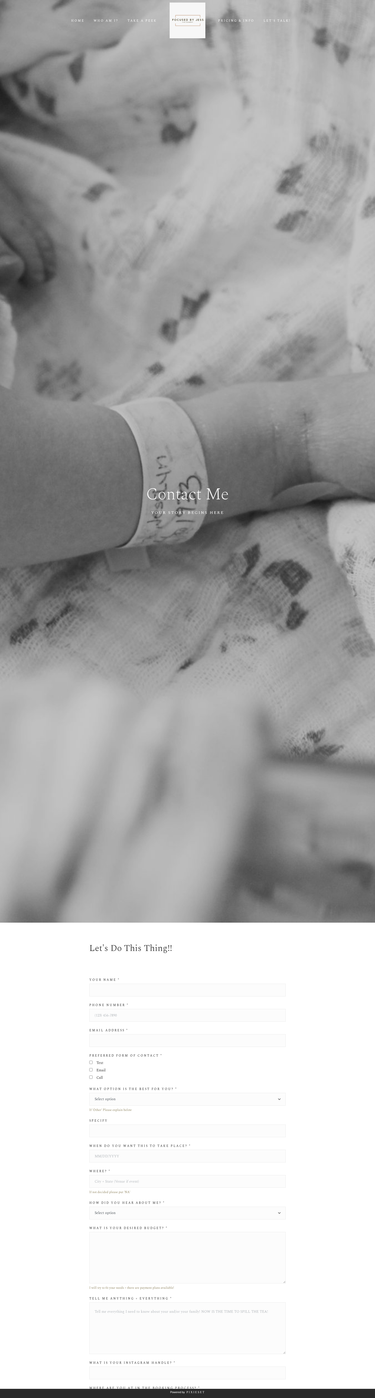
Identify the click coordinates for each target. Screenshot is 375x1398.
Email (101, 1070)
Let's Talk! (277, 21)
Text (99, 1063)
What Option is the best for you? (133, 1089)
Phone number (109, 1005)
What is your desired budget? (128, 1228)
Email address (108, 1030)
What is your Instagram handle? (132, 1363)
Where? (99, 1171)
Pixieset (195, 1392)
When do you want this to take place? (140, 1146)
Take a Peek (142, 21)
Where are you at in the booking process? (144, 1388)
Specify (98, 1121)
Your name (104, 980)
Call (99, 1077)
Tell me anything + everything (130, 1298)
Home (77, 21)
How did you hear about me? (127, 1203)
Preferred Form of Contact (125, 1056)
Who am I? (106, 21)
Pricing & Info (236, 21)
